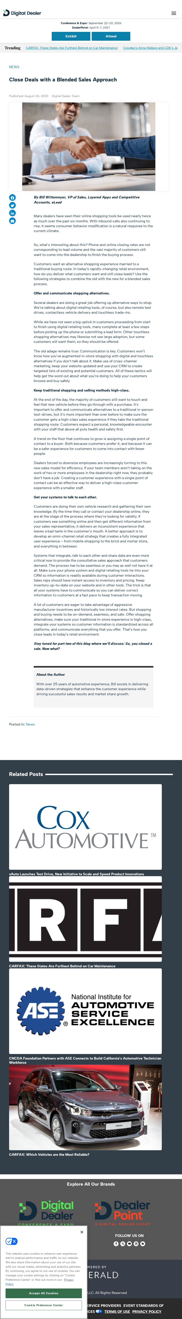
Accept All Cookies (43, 1293)
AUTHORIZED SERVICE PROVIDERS (91, 1306)
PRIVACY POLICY (147, 1311)
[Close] (82, 1232)
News (14, 67)
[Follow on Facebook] (116, 1243)
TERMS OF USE (117, 1311)
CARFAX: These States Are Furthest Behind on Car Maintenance (72, 48)
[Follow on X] (122, 1243)
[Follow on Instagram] (136, 1243)
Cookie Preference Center (43, 1305)
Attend (111, 36)
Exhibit (71, 36)
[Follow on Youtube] (129, 1243)
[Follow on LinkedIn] (142, 1243)
